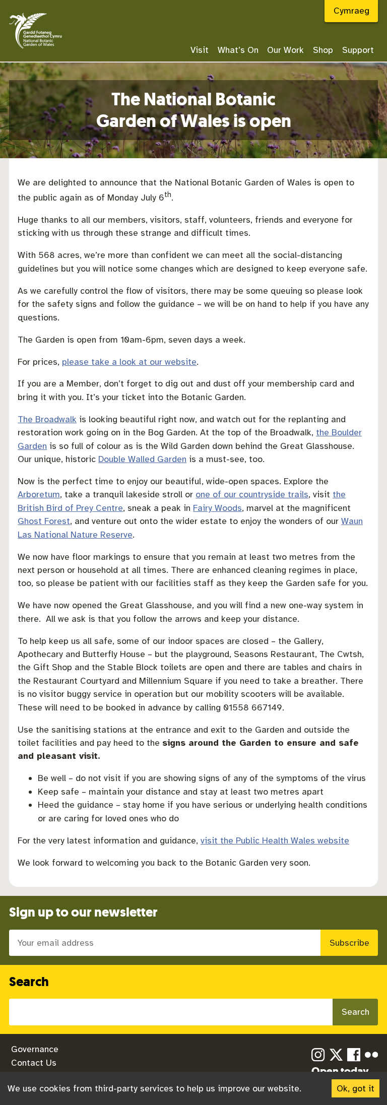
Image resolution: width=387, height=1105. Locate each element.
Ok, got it (355, 1088)
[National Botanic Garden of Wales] (35, 49)
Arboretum (39, 494)
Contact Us (33, 1062)
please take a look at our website (129, 361)
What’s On (238, 49)
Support (358, 49)
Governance (34, 1049)
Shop (323, 49)
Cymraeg (351, 10)
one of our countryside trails (252, 494)
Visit (199, 49)
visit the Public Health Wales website (275, 840)
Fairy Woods (217, 507)
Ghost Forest (44, 521)
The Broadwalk (47, 419)
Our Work (285, 49)
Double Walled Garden (142, 459)
